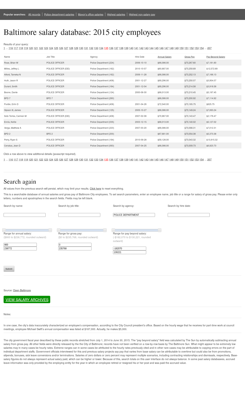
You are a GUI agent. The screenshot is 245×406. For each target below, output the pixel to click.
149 (176, 48)
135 (106, 48)
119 (26, 48)
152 (191, 48)
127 (66, 48)
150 (181, 48)
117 (16, 48)
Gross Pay (190, 56)
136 (111, 48)
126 (61, 48)
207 (209, 48)
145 (156, 48)
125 (56, 48)
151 (186, 48)
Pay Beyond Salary (215, 56)
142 (141, 48)
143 (146, 48)
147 (166, 48)
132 (91, 48)
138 (121, 48)
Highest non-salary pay (142, 14)
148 (171, 48)
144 (151, 48)
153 (196, 48)
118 (21, 48)
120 (31, 48)
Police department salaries (59, 14)
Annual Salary (164, 56)
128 (71, 48)
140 (131, 48)
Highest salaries (116, 14)
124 (51, 48)
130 (81, 48)
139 (126, 48)
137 (116, 48)
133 (96, 48)
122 (41, 48)
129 (76, 48)
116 (11, 48)
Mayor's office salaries (90, 14)
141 (136, 48)
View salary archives (27, 299)
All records (34, 14)
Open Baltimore (22, 290)
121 (36, 48)
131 (86, 48)
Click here (95, 188)
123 (46, 48)
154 (201, 48)
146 (161, 48)
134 (101, 48)
